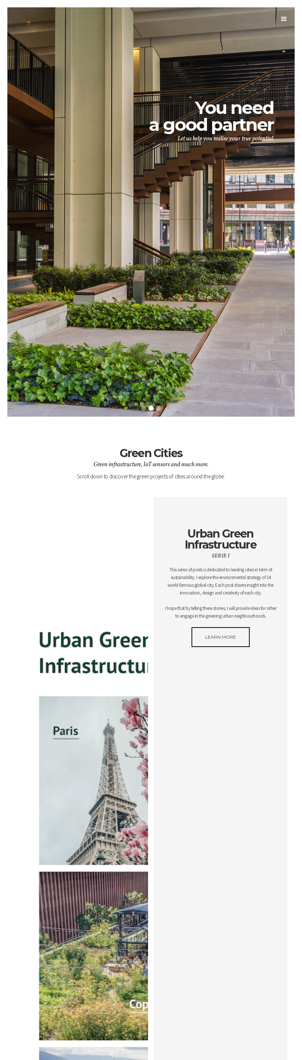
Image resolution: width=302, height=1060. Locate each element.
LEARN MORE (220, 637)
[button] (284, 20)
